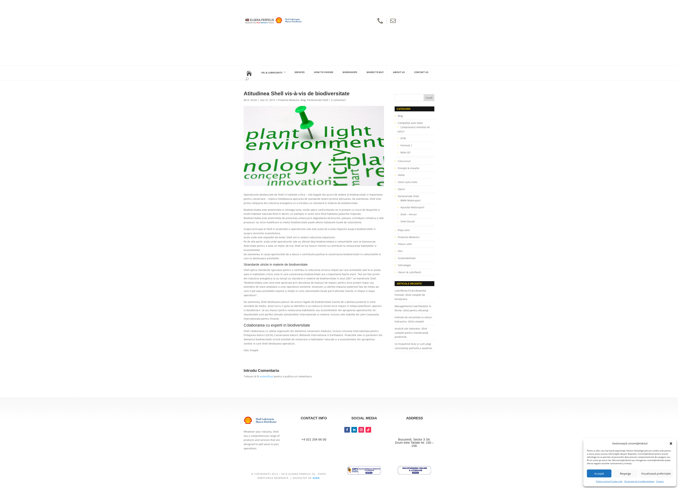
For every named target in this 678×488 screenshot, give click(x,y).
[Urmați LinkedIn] (354, 430)
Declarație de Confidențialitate (639, 481)
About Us (399, 72)
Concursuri (404, 161)
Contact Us (421, 72)
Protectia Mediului (288, 100)
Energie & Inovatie (408, 168)
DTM (403, 138)
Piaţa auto (404, 230)
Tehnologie (404, 265)
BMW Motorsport (410, 200)
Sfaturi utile (405, 244)
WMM (316, 478)
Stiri (400, 251)
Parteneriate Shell (317, 100)
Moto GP (405, 152)
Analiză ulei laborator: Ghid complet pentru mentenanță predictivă (411, 333)
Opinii (401, 189)
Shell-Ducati (407, 221)
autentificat (266, 376)
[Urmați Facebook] (347, 430)
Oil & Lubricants (271, 72)
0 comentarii (338, 100)
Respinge (625, 473)
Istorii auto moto (407, 182)
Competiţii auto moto (410, 123)
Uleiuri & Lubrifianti (409, 272)
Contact (660, 481)
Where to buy (375, 72)
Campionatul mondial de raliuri (413, 129)
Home (401, 175)
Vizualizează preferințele (656, 473)
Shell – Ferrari (408, 214)
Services (300, 72)
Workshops (350, 72)
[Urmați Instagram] (361, 430)
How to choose (323, 72)
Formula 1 (406, 145)
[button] (671, 443)
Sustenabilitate (407, 258)
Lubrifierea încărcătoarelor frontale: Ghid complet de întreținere (410, 295)
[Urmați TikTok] (368, 430)
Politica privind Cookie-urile (609, 481)
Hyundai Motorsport (412, 207)
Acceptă (599, 473)
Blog (303, 100)
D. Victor (252, 100)
